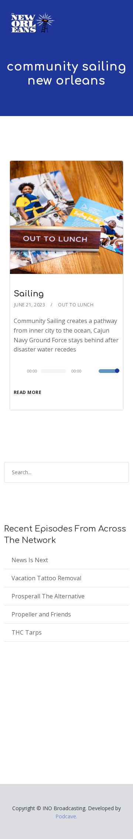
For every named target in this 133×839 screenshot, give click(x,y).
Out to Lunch (75, 305)
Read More (28, 392)
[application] (66, 371)
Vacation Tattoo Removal (46, 578)
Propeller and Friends (41, 614)
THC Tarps (26, 632)
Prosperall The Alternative (48, 596)
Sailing (29, 293)
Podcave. (66, 816)
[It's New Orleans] (31, 16)
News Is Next (29, 560)
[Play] (21, 370)
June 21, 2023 (29, 305)
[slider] (109, 376)
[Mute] (92, 372)
